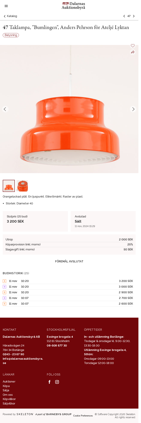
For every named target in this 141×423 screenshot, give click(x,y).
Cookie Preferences (83, 415)
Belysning (11, 35)
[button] (10, 16)
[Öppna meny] (6, 6)
